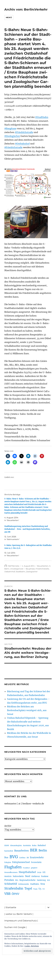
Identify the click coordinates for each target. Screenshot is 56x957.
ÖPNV (15, 893)
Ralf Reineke (13, 566)
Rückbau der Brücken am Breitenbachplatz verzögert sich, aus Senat (26, 710)
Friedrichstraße (42, 569)
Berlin (43, 850)
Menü (9, 17)
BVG (14, 856)
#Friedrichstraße (24, 132)
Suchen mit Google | (15, 927)
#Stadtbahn (41, 117)
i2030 (39, 872)
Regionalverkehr (27, 880)
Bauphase (30, 569)
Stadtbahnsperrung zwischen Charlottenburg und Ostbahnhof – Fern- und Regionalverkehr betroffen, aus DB (27, 529)
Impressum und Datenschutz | (21, 920)
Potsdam (9, 880)
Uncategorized (16, 569)
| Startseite (10, 907)
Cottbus (22, 858)
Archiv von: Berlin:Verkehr (26, 9)
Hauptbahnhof (27, 872)
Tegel (28, 888)
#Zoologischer (12, 136)
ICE (44, 872)
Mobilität (8, 876)
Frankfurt (26, 868)
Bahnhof (42, 845)
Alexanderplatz (16, 845)
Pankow (44, 876)
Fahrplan (7, 862)
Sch (48, 880)
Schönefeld (10, 883)
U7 (44, 889)
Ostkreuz (35, 876)
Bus (6, 857)
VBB (7, 894)
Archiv (7, 825)
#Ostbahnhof (22, 143)
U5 (40, 889)
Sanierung (41, 880)
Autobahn (27, 845)
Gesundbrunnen (11, 872)
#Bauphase (10, 128)
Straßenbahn (13, 888)
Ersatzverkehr (37, 857)
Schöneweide (23, 884)
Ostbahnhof (9, 571)
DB (28, 858)
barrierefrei (8, 851)
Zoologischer (32, 571)
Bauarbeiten (42, 566)
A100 (6, 845)
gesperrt (34, 868)
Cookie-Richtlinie (31, 946)
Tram (35, 889)
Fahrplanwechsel (21, 862)
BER (33, 850)
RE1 (16, 880)
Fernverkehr (36, 862)
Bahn (34, 845)
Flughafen (13, 867)
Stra (42, 884)
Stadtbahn (20, 571)
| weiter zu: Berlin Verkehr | (18, 914)
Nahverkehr (18, 876)
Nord (27, 876)
